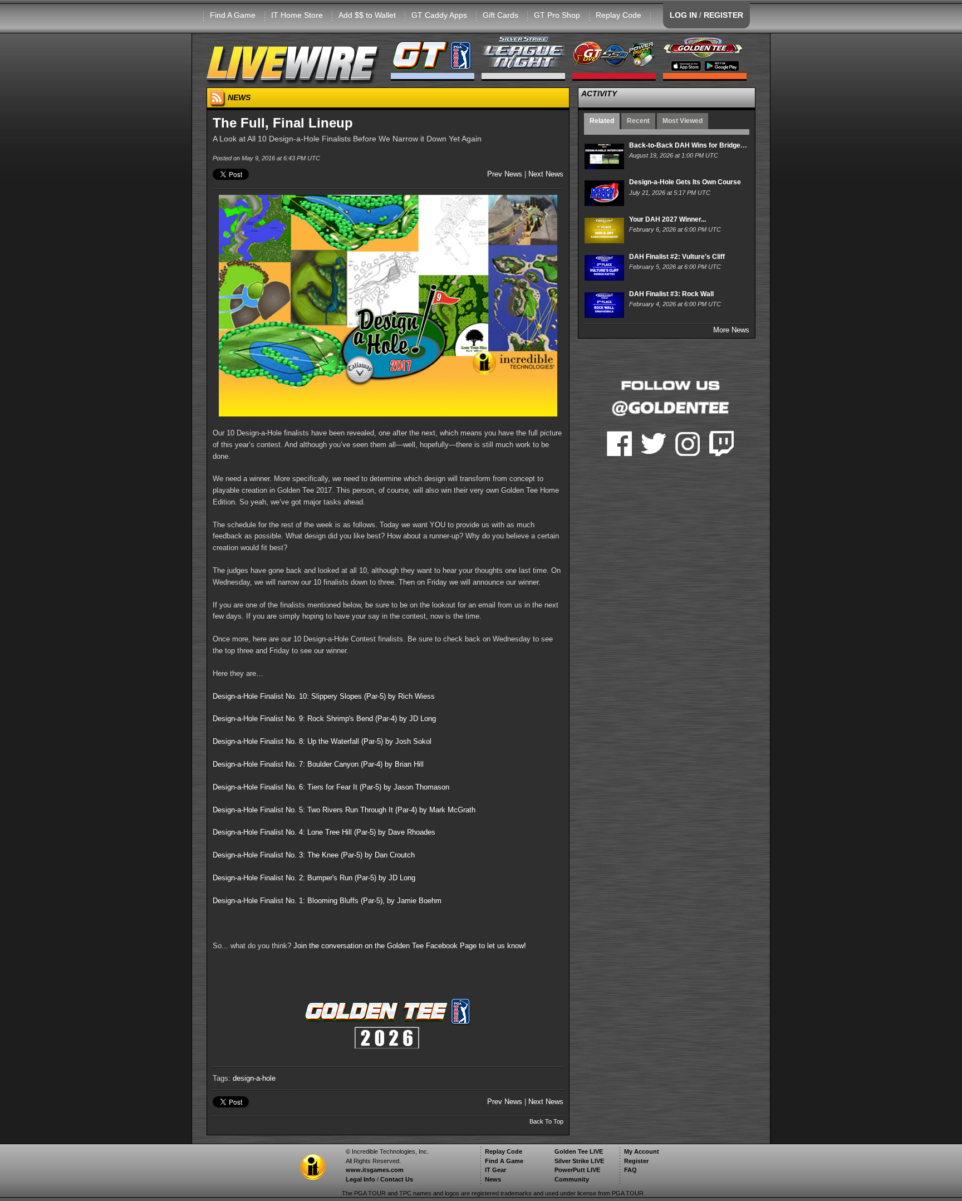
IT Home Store (297, 15)
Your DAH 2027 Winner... (667, 219)
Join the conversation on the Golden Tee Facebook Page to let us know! (409, 946)
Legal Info (360, 1179)
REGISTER (723, 15)
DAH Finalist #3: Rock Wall (671, 294)
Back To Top (546, 1121)
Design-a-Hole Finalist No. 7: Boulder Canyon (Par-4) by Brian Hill (318, 764)
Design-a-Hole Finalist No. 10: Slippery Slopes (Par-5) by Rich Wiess (324, 696)
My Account (641, 1151)
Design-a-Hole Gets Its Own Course (685, 182)
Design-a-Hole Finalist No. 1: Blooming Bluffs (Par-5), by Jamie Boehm (327, 900)
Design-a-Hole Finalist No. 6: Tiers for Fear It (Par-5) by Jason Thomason (331, 787)
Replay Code (618, 15)
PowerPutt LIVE (577, 1169)
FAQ (630, 1169)
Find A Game (233, 15)
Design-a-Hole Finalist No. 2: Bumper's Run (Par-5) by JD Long (314, 878)
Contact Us (396, 1179)
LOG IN (683, 15)
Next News (545, 174)
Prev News (504, 174)
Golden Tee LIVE (578, 1151)
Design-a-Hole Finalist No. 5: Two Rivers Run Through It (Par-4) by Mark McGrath (344, 810)
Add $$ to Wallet (367, 15)
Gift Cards (500, 15)
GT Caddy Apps (439, 15)
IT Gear (495, 1169)
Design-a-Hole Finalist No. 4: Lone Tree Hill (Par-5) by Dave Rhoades (324, 832)
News (493, 1179)
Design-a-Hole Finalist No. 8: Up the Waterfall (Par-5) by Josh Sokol (322, 741)
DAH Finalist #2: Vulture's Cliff (677, 257)
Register (636, 1161)
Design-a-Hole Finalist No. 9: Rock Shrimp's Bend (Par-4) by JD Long (324, 718)
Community (571, 1179)
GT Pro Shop (557, 15)
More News (731, 330)
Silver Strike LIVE (579, 1161)
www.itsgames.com (375, 1169)
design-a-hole (254, 1078)
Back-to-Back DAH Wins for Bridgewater (693, 145)
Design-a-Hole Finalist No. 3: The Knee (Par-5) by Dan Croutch (314, 855)
